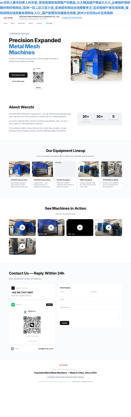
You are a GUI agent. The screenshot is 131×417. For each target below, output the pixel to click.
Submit (64, 323)
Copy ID (49, 304)
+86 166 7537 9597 (22, 292)
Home (5, 23)
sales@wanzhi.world (45, 349)
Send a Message (18, 81)
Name (62, 291)
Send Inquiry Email (18, 75)
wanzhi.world (76, 381)
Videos (30, 23)
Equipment (21, 23)
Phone (62, 299)
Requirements (65, 307)
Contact (39, 23)
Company (93, 291)
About (13, 23)
